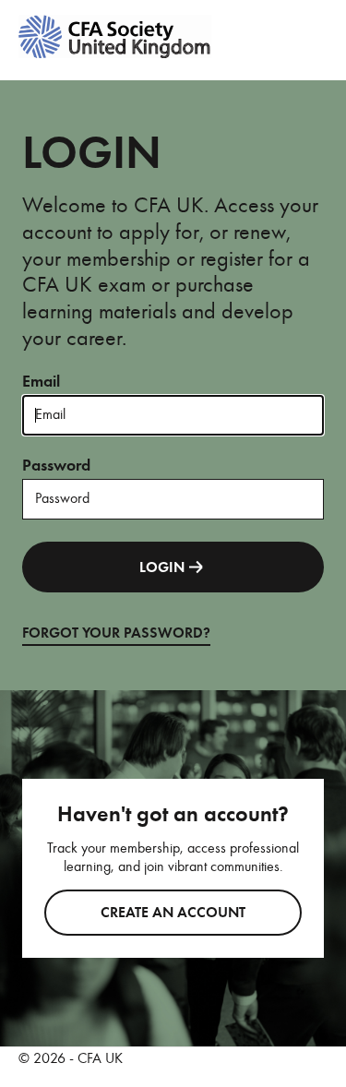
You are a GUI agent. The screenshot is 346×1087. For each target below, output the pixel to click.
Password (56, 465)
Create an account (173, 912)
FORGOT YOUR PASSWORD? (116, 633)
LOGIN (162, 567)
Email (41, 381)
